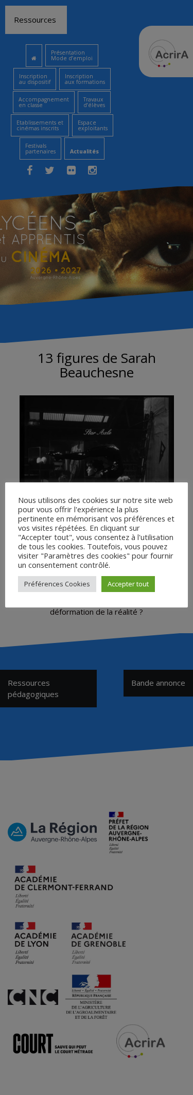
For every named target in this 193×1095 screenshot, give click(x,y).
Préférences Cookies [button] (57, 583)
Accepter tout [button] (128, 583)
